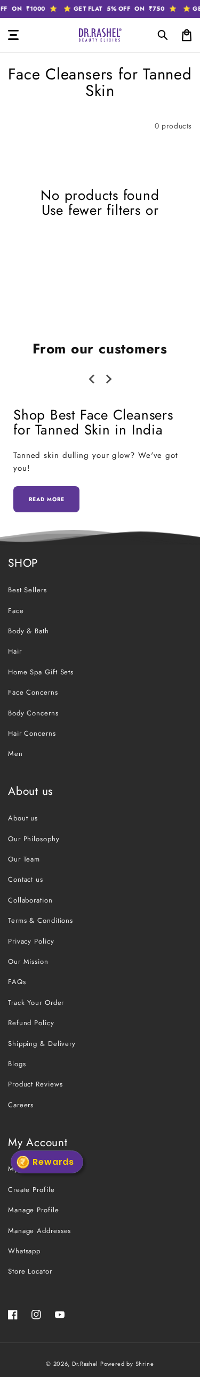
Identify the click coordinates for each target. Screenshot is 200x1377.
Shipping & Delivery (42, 1043)
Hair (15, 651)
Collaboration (30, 900)
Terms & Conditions (40, 920)
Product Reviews (35, 1084)
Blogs (17, 1064)
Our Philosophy (34, 839)
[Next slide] (108, 379)
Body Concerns (33, 713)
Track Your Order (36, 1002)
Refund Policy (31, 1023)
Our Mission (28, 961)
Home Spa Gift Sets (41, 672)
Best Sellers (27, 590)
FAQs (17, 982)
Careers (21, 1105)
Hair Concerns (32, 733)
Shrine (144, 1363)
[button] (163, 35)
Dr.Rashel (85, 1363)
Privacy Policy (31, 941)
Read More (47, 499)
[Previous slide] (92, 379)
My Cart (21, 1169)
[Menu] (13, 35)
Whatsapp (24, 1251)
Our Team (24, 859)
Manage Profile (33, 1210)
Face (16, 611)
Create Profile (31, 1190)
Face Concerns (33, 692)
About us (23, 818)
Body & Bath (28, 631)
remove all (100, 225)
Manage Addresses (39, 1231)
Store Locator (30, 1271)
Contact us (25, 879)
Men (15, 753)
